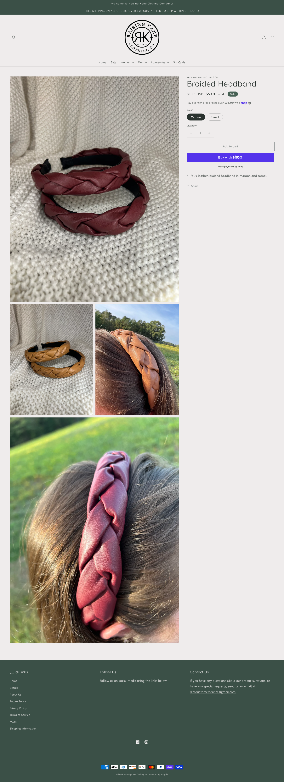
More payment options (230, 166)
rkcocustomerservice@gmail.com (213, 692)
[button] (14, 37)
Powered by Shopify (158, 774)
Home (13, 681)
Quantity (192, 125)
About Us (15, 694)
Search (14, 688)
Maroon (196, 117)
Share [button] (194, 186)
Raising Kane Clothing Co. (136, 774)
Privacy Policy (18, 708)
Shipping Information (23, 728)
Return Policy (18, 701)
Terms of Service (20, 715)
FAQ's (13, 721)
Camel (215, 117)
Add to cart (230, 146)
